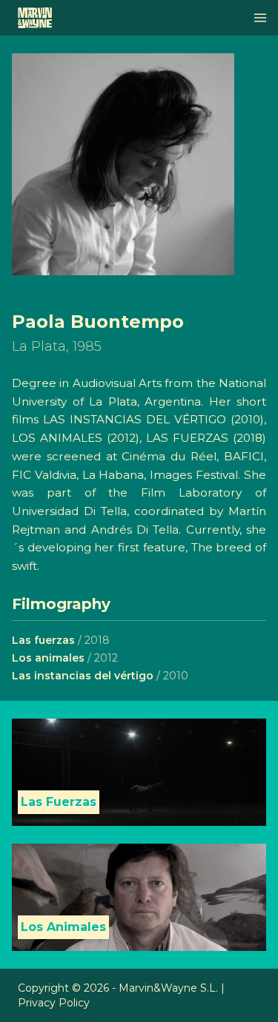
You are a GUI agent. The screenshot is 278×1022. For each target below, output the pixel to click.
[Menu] (260, 18)
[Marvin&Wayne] (35, 17)
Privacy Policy (54, 1002)
